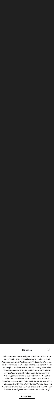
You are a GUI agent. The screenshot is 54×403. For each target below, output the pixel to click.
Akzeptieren (26, 396)
